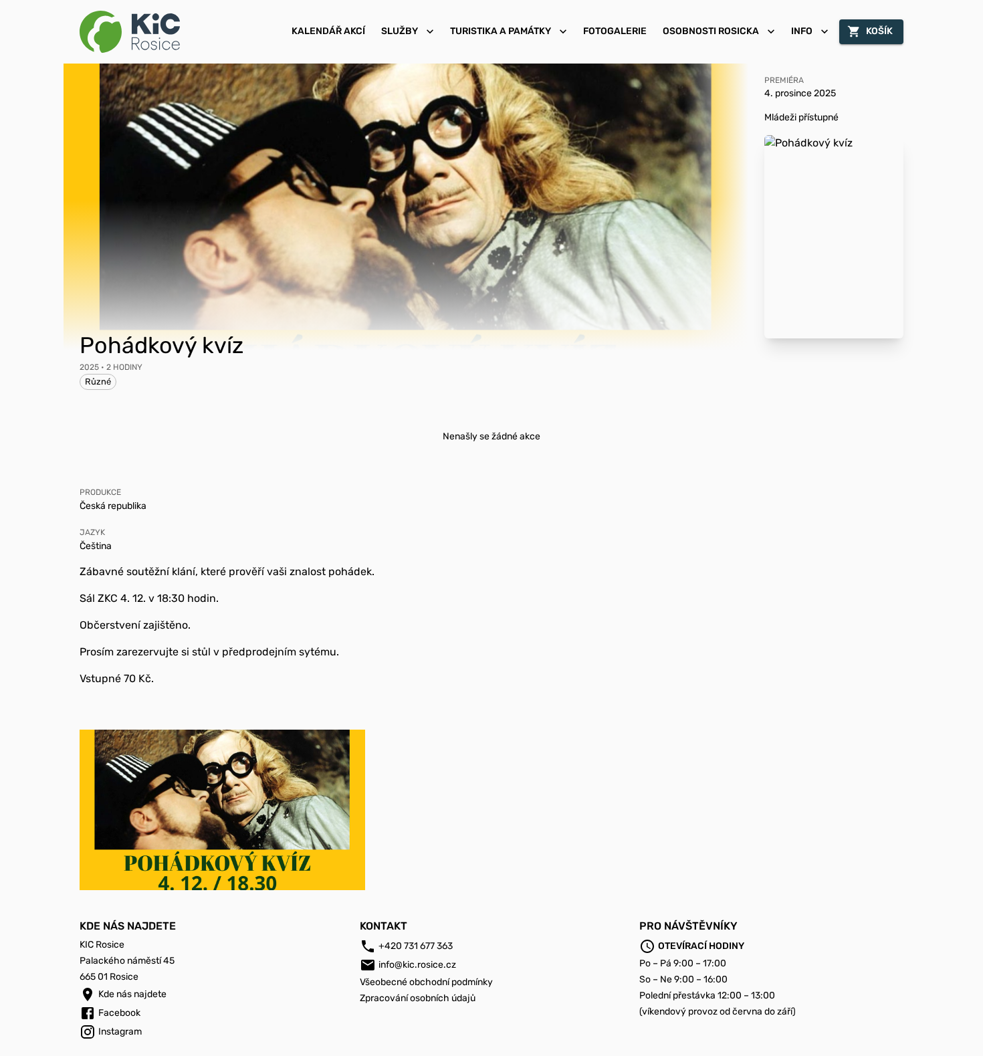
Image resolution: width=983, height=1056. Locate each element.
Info (801, 31)
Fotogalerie (615, 31)
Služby (399, 31)
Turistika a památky (500, 31)
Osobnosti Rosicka (711, 31)
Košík (879, 31)
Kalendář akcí (328, 31)
